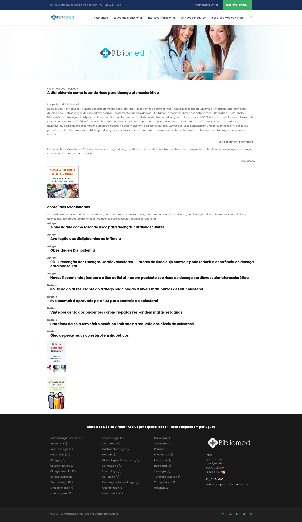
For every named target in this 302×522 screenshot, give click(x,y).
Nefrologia (110, 477)
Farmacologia (113, 438)
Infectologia (112, 471)
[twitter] (244, 514)
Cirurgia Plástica (62, 466)
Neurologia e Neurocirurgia (121, 482)
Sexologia (162, 471)
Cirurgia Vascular (63, 471)
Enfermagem (61, 493)
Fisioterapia (111, 443)
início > (51, 88)
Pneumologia (164, 454)
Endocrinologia (61, 488)
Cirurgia (57, 460)
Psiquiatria (162, 460)
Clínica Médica (62, 477)
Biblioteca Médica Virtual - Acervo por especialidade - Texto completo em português (151, 427)
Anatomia (58, 443)
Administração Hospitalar (67, 438)
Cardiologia (60, 454)
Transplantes (164, 482)
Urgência (162, 488)
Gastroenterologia (116, 449)
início (209, 455)
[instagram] (250, 514)
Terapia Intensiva (167, 477)
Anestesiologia (61, 449)
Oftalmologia (112, 493)
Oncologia (162, 438)
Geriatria (110, 454)
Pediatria (162, 449)
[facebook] (217, 514)
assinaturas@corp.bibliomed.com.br (76, 4)
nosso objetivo (215, 467)
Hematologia (112, 466)
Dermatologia (61, 482)
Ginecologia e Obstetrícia (120, 460)
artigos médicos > (67, 88)
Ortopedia (162, 443)
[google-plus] (224, 514)
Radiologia (162, 466)
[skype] (237, 514)
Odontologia (112, 488)
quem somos (214, 459)
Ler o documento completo (236, 142)
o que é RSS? (214, 472)
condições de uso (216, 463)
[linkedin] (231, 514)
